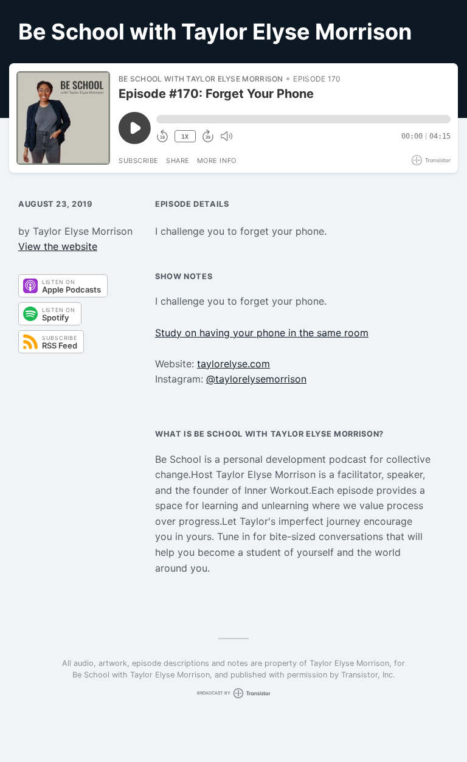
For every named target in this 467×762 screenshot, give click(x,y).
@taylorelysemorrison (256, 379)
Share (178, 160)
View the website (57, 246)
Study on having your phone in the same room (261, 333)
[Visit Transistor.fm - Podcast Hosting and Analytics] (431, 160)
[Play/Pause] (63, 118)
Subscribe (139, 160)
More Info (217, 160)
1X (185, 136)
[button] (303, 119)
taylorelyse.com (233, 364)
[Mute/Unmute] (226, 136)
